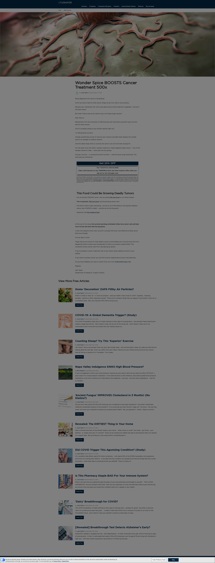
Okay (173, 559)
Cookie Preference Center (159, 559)
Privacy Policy (57, 561)
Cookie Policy (65, 561)
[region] (107, 560)
